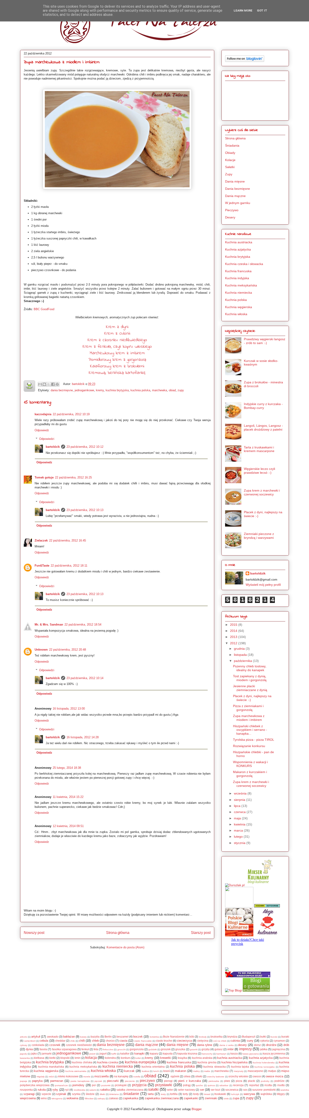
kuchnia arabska (202, 1057)
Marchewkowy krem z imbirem (117, 353)
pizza (239, 1080)
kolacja (91, 1057)
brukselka (217, 1036)
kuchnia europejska (140, 1062)
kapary (154, 1053)
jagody (23, 1053)
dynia (29, 1049)
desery (242, 1045)
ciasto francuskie (143, 1041)
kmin (78, 1057)
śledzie (90, 1093)
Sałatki (230, 167)
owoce (257, 1076)
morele (86, 1076)
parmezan (56, 1081)
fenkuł (85, 1049)
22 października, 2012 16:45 (67, 540)
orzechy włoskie (238, 1076)
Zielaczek (41, 540)
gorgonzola (137, 1049)
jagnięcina (278, 1049)
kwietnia (240, 824)
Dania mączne (235, 196)
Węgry (281, 1093)
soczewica (231, 1089)
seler (170, 1089)
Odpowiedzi (46, 439)
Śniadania (232, 145)
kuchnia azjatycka (261, 1057)
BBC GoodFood (44, 309)
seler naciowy (186, 1089)
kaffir (113, 1053)
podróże (279, 1080)
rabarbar (223, 1085)
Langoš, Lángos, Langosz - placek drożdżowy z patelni (263, 427)
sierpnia (240, 800)
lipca (237, 806)
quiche (199, 1085)
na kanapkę (121, 1076)
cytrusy (23, 1045)
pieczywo (147, 1081)
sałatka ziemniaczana (129, 1089)
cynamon (279, 1040)
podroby (265, 1081)
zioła (226, 1098)
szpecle (46, 1093)
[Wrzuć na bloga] (44, 384)
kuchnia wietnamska (76, 1071)
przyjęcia (139, 1085)
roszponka (26, 1089)
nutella (136, 1076)
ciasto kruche (164, 1040)
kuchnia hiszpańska (234, 1062)
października (243, 661)
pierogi (168, 1080)
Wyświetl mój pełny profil (263, 584)
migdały (41, 1076)
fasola (43, 1049)
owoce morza (274, 1076)
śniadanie (131, 1094)
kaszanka (25, 1058)
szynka (76, 1093)
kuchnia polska (140, 390)
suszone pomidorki (264, 1089)
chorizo (110, 1040)
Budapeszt (248, 1036)
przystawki (163, 1085)
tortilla (174, 1093)
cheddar (60, 1040)
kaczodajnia (43, 414)
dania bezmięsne (62, 390)
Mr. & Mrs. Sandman (49, 624)
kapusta (168, 1053)
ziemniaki (211, 1098)
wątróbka (266, 1093)
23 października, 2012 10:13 (85, 510)
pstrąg (187, 1085)
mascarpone (255, 1070)
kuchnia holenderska (264, 1062)
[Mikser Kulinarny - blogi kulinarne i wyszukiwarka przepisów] (259, 885)
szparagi (29, 1094)
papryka (37, 1081)
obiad (172, 390)
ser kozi (215, 1089)
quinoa (211, 1085)
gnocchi (121, 1049)
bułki (263, 1036)
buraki (285, 1036)
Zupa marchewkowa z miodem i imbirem (248, 718)
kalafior (124, 1053)
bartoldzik (79, 384)
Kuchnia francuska (238, 271)
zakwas (113, 1098)
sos (245, 1089)
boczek (138, 1036)
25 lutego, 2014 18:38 (67, 767)
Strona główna (117, 933)
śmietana (114, 1094)
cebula (44, 1040)
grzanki (193, 1049)
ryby (55, 1089)
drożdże (271, 1045)
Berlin (108, 1036)
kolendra (110, 1057)
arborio (23, 1037)
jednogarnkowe (84, 390)
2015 (234, 624)
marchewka (159, 390)
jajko (34, 1053)
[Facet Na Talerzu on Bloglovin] (244, 61)
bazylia (95, 1036)
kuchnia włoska (103, 1071)
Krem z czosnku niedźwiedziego (117, 340)
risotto (281, 1085)
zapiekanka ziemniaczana (162, 1098)
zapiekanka (130, 1098)
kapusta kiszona (187, 1053)
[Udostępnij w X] (48, 384)
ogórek (175, 1076)
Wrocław (89, 1098)
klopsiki (65, 1057)
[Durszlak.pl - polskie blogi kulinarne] (235, 885)
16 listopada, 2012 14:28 (83, 737)
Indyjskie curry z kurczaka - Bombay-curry (263, 406)
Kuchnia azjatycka (238, 249)
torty (185, 1093)
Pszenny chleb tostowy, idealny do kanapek (249, 668)
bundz (274, 1037)
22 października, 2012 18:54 (82, 624)
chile (72, 1041)
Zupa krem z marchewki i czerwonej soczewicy (262, 492)
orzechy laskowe (215, 1076)
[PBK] (239, 935)
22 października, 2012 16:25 (73, 477)
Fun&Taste (42, 565)
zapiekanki (191, 1098)
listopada (241, 654)
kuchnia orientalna (153, 1066)
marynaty (238, 1071)
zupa (236, 1098)
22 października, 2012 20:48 (67, 649)
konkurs (126, 1057)
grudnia (240, 648)
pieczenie (130, 1081)
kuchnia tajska (240, 1066)
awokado (52, 1036)
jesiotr (92, 1053)
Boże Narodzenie (174, 1036)
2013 (234, 637)
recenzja (238, 1085)
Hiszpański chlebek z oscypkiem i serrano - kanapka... (250, 730)
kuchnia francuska (179, 1062)
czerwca (240, 812)
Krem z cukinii (117, 333)
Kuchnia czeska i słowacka (244, 264)
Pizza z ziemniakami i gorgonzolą (248, 708)
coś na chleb (219, 1041)
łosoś (166, 1070)
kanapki (139, 1053)
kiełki (52, 1057)
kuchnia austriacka (229, 1057)
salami (92, 1090)
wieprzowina (28, 1098)
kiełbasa (39, 1057)
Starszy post (201, 933)
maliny (196, 1071)
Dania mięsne (235, 181)
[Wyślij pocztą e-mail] (40, 384)
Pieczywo (231, 210)
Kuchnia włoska (236, 314)
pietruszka (214, 1081)
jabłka (263, 1049)
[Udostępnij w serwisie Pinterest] (57, 384)
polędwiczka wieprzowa (35, 1085)
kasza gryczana (250, 1053)
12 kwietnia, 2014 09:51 (68, 826)
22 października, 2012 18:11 (69, 565)
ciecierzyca (184, 1040)
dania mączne (146, 1045)
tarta (151, 1094)
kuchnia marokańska (51, 1066)
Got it (262, 10)
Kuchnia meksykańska (241, 285)
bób (191, 1036)
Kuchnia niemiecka (238, 292)
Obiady (230, 153)
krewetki (165, 1057)
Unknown (41, 649)
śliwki (102, 1094)
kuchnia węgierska (46, 1071)
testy (163, 1094)
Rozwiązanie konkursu (249, 746)
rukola (42, 1089)
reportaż (254, 1085)
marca (239, 830)
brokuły (203, 1037)
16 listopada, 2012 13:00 (69, 708)
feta (96, 1049)
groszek (166, 1049)
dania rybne (204, 1045)
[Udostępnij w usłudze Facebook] (53, 384)
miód (51, 1076)
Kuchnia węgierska (238, 307)
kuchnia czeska (107, 1062)
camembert (30, 1041)
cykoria (264, 1040)
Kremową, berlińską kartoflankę (117, 373)
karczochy (207, 1053)
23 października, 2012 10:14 (85, 678)
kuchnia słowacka (214, 1066)
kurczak (129, 1071)
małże (207, 1071)
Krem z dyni (117, 327)
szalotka (284, 1090)
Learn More (243, 10)
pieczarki (113, 1081)
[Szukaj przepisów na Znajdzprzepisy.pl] (233, 990)
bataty (83, 1037)
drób (286, 1045)
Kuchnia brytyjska (237, 256)
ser (202, 1089)
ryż (67, 1089)
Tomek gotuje (44, 477)
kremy (100, 390)
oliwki (198, 1076)
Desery (230, 217)
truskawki (220, 1093)
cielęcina (202, 1040)
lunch (156, 1071)
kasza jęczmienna (274, 1053)
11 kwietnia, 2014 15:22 (68, 797)
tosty (196, 1093)
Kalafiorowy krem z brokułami (117, 366)
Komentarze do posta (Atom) (125, 947)
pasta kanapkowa (80, 1081)
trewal (207, 1094)
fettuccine (108, 1049)
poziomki (105, 1085)
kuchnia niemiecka (117, 1066)
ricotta (268, 1085)
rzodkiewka (79, 1090)
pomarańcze (61, 1085)
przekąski (121, 1085)
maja (238, 818)
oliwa (187, 1076)
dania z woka (226, 1045)
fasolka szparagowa (64, 1049)
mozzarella (101, 1076)
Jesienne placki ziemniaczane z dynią (250, 688)
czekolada (38, 1044)
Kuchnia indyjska (237, 278)
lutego (239, 836)
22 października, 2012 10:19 (71, 414)
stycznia (240, 843)
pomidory (78, 1085)
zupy (181, 390)
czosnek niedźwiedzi (79, 1044)
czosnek (54, 1045)
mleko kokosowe (68, 1076)
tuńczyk (235, 1094)
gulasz (218, 1049)
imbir (230, 1049)
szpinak (61, 1094)
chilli (82, 1040)
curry (250, 1040)
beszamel (122, 1036)
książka (182, 1057)
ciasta (123, 1040)
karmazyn (221, 1053)
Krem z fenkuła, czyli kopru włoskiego (117, 346)
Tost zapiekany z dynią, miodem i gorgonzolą (249, 678)
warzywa (249, 1094)
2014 (234, 631)
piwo (227, 1080)
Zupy (228, 174)
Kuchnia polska (236, 300)
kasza (234, 1053)
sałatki (153, 1089)
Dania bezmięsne (237, 188)
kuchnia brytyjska (117, 390)
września (240, 793)
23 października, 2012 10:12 (85, 446)
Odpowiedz (42, 430)
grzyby (206, 1049)
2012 (234, 643)
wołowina (72, 1098)
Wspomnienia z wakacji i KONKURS (250, 764)
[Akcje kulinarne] (267, 935)
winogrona (57, 1098)
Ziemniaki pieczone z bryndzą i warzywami (259, 535)
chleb (95, 1040)
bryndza (232, 1036)
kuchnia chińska (82, 1062)
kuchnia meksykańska (83, 1066)
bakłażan (69, 1036)
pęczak (98, 1081)
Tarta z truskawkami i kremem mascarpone (259, 449)
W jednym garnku (237, 203)
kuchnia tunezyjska (264, 1067)
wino (44, 1098)
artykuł (35, 1036)
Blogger (196, 1109)
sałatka (105, 1089)
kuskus (145, 1071)
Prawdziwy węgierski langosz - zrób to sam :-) (264, 341)
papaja (23, 1081)
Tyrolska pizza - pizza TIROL (253, 739)
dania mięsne (177, 1045)
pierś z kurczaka (189, 1081)
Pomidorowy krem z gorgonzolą (117, 359)
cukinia (235, 1040)
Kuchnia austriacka (238, 242)
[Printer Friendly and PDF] (29, 386)
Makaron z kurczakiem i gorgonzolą (250, 774)
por (94, 1085)
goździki (152, 1049)
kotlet (138, 1058)
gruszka (180, 1049)
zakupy (101, 1098)
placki (251, 1080)
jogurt (103, 1053)
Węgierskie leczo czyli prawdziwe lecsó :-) (259, 470)
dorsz (257, 1044)
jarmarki (47, 1053)
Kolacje (230, 160)
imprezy (245, 1049)
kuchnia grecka (206, 1062)
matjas (272, 1070)
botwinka (154, 1037)
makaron (180, 1071)
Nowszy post (34, 933)
